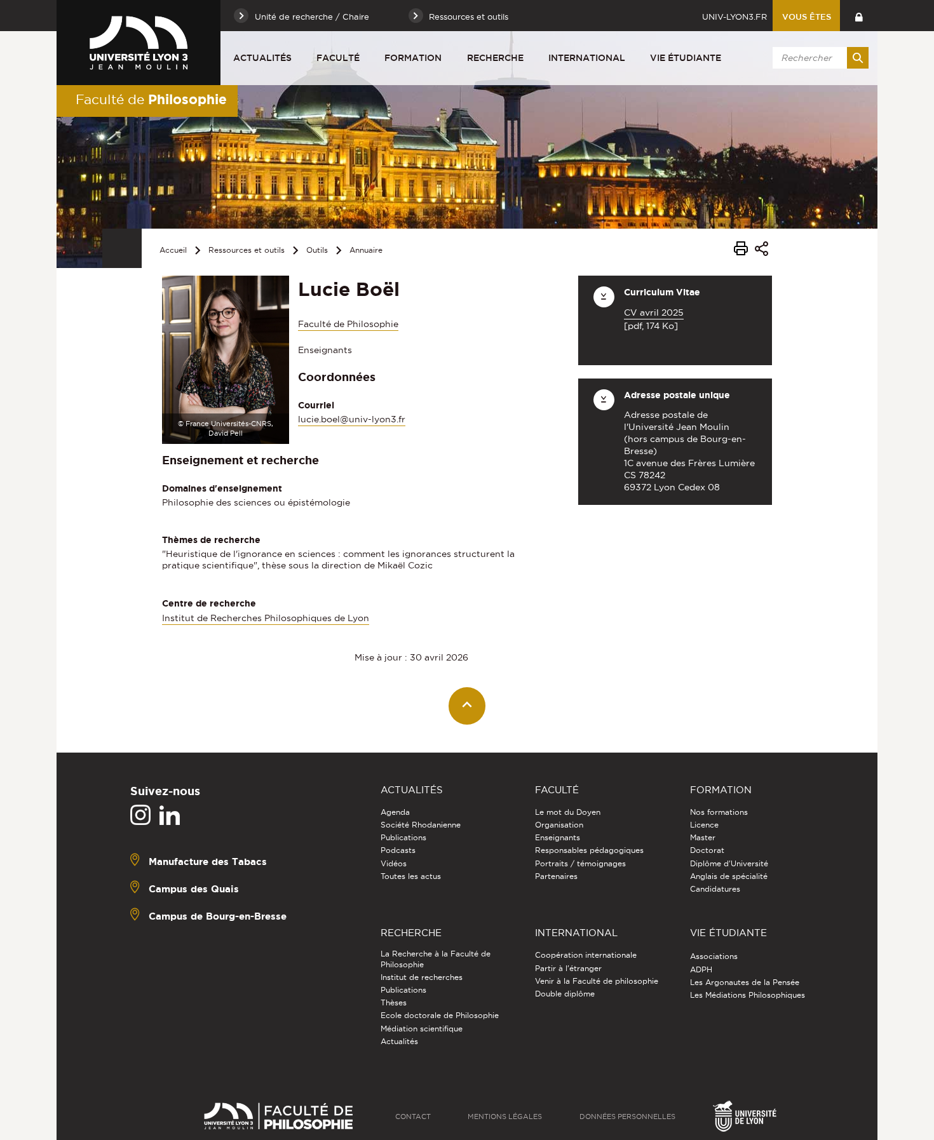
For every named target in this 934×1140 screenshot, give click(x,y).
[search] (818, 58)
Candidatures (715, 889)
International (586, 58)
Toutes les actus (411, 876)
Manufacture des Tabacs (208, 861)
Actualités (262, 58)
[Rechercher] (858, 58)
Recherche (495, 58)
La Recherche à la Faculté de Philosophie (436, 958)
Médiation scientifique (422, 1028)
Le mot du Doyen (567, 812)
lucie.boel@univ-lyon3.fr (351, 419)
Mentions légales (505, 1116)
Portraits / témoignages (580, 863)
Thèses (394, 1002)
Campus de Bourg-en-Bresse (218, 916)
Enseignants (557, 837)
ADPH (701, 969)
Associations (714, 956)
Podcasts (398, 850)
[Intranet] (858, 15)
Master (702, 837)
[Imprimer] (740, 250)
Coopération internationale (586, 955)
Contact (413, 1116)
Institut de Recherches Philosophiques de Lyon (265, 618)
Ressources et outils (246, 250)
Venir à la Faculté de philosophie (596, 981)
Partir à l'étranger (568, 968)
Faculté (338, 58)
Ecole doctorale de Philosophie (440, 1015)
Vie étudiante (685, 58)
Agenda (395, 812)
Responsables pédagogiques (589, 850)
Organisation (559, 825)
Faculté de (151, 99)
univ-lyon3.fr (734, 16)
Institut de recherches (422, 977)
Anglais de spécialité (729, 876)
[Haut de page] (467, 706)
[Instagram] (140, 815)
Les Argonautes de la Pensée (744, 982)
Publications (403, 837)
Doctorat (707, 850)
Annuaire (365, 250)
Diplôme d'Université (729, 863)
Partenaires (556, 876)
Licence (704, 825)
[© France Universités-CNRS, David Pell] (225, 358)
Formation (413, 58)
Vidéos (394, 863)
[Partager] (761, 250)
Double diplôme (565, 993)
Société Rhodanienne (421, 825)
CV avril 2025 (654, 312)
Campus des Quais (194, 888)
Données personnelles (627, 1116)
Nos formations (719, 812)
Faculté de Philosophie (348, 324)
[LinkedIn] (169, 815)
